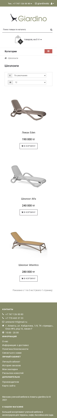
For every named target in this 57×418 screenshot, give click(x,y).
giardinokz (43, 3)
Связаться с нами (12, 353)
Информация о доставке (15, 345)
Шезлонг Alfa (28, 198)
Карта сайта (9, 385)
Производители (10, 382)
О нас (5, 341)
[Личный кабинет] (52, 3)
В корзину (29, 146)
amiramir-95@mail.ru (16, 322)
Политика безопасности (15, 349)
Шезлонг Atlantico (29, 265)
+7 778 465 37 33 (14, 318)
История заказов (11, 365)
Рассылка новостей (12, 373)
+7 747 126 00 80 (14, 314)
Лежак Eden (28, 132)
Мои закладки (10, 369)
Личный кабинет (11, 361)
